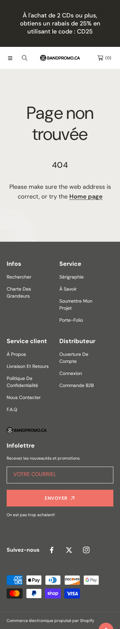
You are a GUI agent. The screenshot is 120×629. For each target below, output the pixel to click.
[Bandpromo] (60, 58)
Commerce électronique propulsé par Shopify (50, 620)
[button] (10, 58)
